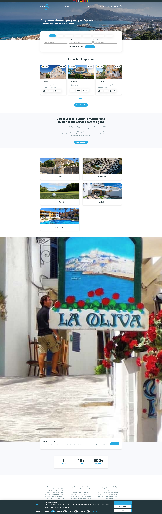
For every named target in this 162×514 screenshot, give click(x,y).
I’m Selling (68, 6)
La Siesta (45, 81)
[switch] (65, 511)
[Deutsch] (81, 1)
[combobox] (56, 42)
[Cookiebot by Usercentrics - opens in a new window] (37, 511)
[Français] (79, 1)
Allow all (122, 502)
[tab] (80, 98)
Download (115, 444)
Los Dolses (100, 81)
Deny (122, 510)
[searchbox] (56, 42)
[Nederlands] (74, 1)
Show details (95, 511)
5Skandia (102, 6)
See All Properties (81, 105)
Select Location (72, 39)
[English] (76, 1)
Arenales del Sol (74, 81)
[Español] (85, 1)
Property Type (96, 39)
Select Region (47, 39)
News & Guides (92, 6)
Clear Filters (79, 46)
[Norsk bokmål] (83, 1)
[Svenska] (88, 1)
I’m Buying (75, 6)
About (83, 6)
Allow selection (122, 506)
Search (90, 47)
